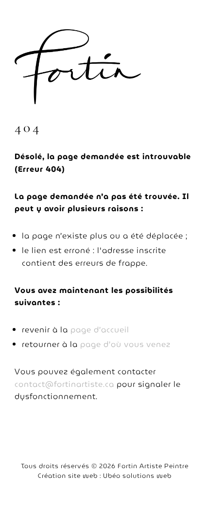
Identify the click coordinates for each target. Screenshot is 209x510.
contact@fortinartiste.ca (64, 384)
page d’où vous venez (125, 344)
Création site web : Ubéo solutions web (105, 476)
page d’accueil (99, 330)
